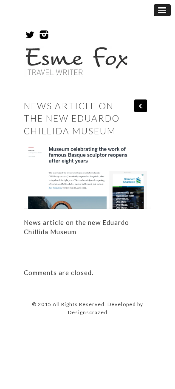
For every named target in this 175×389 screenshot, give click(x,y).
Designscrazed (87, 312)
